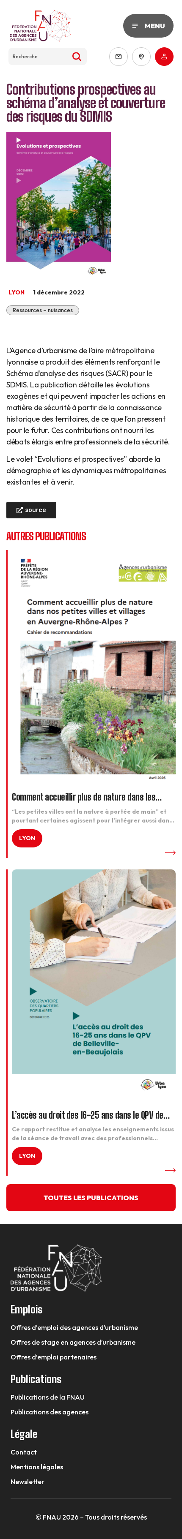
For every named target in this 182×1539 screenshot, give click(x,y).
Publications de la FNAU (48, 1397)
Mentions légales (37, 1467)
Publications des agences (49, 1412)
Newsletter (27, 1481)
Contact (24, 1452)
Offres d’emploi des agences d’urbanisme (74, 1327)
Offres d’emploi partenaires (54, 1357)
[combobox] (47, 56)
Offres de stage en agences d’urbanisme (73, 1342)
